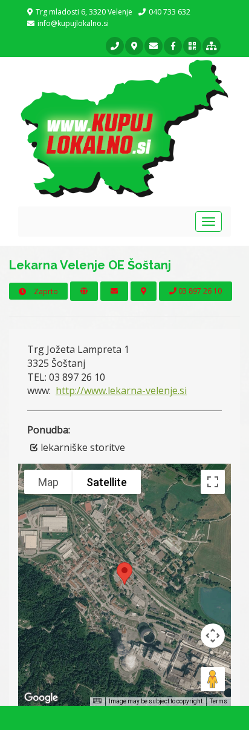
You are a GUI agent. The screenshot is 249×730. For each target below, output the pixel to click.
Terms (218, 701)
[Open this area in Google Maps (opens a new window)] (41, 698)
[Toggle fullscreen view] (213, 482)
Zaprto (45, 291)
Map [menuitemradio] (48, 482)
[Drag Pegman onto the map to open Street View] (213, 679)
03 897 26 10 (199, 291)
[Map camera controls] (213, 635)
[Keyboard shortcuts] (97, 700)
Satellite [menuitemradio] (106, 482)
